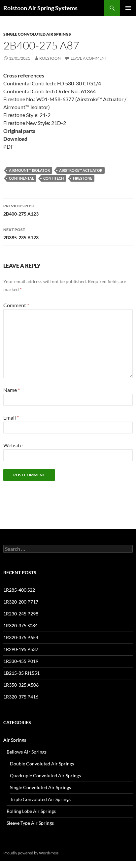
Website (12, 445)
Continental (21, 178)
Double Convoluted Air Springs (42, 763)
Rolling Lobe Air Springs (31, 811)
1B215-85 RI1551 (21, 673)
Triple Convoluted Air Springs (40, 799)
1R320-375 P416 (20, 696)
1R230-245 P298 (20, 613)
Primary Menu (128, 8)
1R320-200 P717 (20, 602)
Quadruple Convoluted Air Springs (45, 775)
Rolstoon (50, 58)
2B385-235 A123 (21, 233)
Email (11, 417)
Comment (16, 305)
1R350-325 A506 (21, 685)
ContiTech (53, 178)
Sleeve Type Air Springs (30, 823)
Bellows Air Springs (27, 752)
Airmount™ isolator (29, 170)
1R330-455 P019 (20, 661)
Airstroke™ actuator (80, 170)
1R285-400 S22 (19, 590)
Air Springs (14, 740)
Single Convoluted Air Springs (37, 34)
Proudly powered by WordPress (30, 852)
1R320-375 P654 (20, 637)
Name (11, 390)
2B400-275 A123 (21, 210)
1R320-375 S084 (20, 625)
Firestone (82, 178)
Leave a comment (89, 58)
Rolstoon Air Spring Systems (40, 8)
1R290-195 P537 (20, 649)
